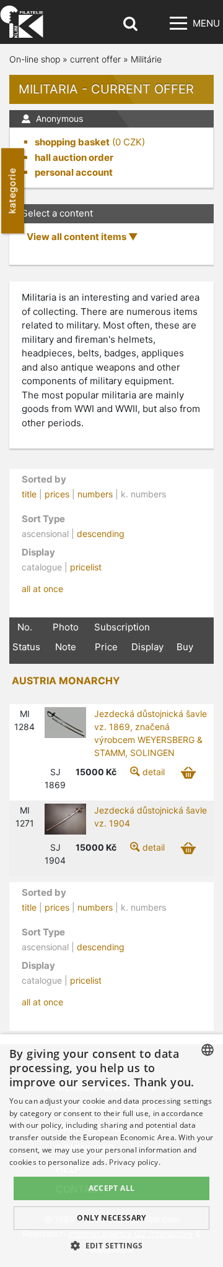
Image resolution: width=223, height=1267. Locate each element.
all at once (42, 588)
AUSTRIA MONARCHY (66, 680)
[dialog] (111, 1150)
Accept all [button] (112, 1188)
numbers (95, 494)
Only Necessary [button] (111, 1218)
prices (57, 494)
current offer (95, 59)
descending (101, 533)
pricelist (86, 567)
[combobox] (207, 1050)
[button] (111, 1245)
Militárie (146, 59)
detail (153, 772)
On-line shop (34, 59)
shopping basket (72, 142)
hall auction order (74, 157)
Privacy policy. (134, 1162)
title (29, 494)
